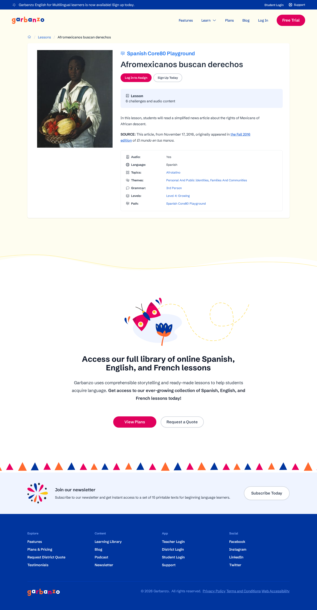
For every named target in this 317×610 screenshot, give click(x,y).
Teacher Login (173, 541)
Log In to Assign (138, 79)
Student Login (274, 5)
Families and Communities (228, 180)
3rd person (174, 188)
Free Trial (291, 20)
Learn (205, 20)
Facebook (237, 541)
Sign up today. (123, 5)
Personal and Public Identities (187, 180)
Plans (229, 20)
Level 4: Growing (178, 196)
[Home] (28, 20)
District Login (173, 549)
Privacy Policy (214, 591)
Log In (263, 20)
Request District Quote (46, 557)
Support (169, 565)
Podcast (101, 557)
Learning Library (108, 541)
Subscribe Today (266, 493)
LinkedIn (236, 557)
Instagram (237, 549)
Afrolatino (173, 172)
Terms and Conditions (243, 591)
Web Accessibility (276, 591)
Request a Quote (182, 421)
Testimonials (38, 565)
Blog (246, 20)
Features (186, 20)
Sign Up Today (168, 78)
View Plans (134, 421)
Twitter (235, 565)
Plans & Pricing (39, 549)
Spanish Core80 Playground (186, 203)
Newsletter (104, 565)
